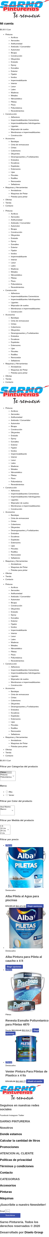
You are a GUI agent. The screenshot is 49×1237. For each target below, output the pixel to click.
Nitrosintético (16, 99)
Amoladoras (16, 190)
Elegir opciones (34, 906)
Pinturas (9, 34)
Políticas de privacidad (16, 1160)
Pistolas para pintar (19, 197)
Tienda (8, 203)
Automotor (15, 50)
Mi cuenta (6, 23)
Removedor (16, 181)
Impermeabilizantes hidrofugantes (25, 123)
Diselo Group (33, 1232)
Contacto (9, 206)
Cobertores (16, 151)
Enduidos (15, 160)
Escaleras (15, 163)
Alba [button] (10, 792)
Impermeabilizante (19, 80)
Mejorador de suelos (20, 129)
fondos (14, 77)
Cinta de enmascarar (20, 145)
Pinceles (14, 175)
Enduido (14, 62)
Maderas (15, 93)
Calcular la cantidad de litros (20, 1140)
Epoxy (13, 65)
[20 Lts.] (3, 831)
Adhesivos (15, 117)
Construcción (16, 56)
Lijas (13, 172)
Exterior (14, 71)
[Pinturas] (6, 775)
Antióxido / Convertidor (20, 47)
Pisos (13, 105)
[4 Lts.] (3, 833)
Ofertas (8, 200)
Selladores (15, 184)
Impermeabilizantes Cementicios (25, 120)
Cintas (13, 148)
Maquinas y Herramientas (16, 187)
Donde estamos (11, 1134)
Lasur (13, 87)
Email (2, 1211)
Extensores (16, 169)
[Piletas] (6, 772)
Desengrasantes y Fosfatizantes (25, 157)
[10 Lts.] (3, 828)
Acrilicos (14, 37)
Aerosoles (15, 41)
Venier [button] (11, 795)
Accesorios (10, 139)
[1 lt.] (3, 826)
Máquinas (6, 1198)
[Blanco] (5, 809)
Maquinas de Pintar (19, 194)
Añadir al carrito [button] (34, 1081)
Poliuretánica (16, 108)
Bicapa (14, 53)
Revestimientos (17, 111)
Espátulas (15, 166)
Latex (13, 89)
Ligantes (14, 126)
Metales (14, 96)
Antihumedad (16, 44)
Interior (14, 83)
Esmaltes (15, 68)
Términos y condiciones (17, 1166)
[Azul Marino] (5, 807)
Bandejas (15, 142)
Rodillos (14, 178)
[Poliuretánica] (6, 777)
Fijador (14, 74)
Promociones (9, 1147)
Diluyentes (15, 59)
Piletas (14, 102)
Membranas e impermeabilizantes (25, 132)
